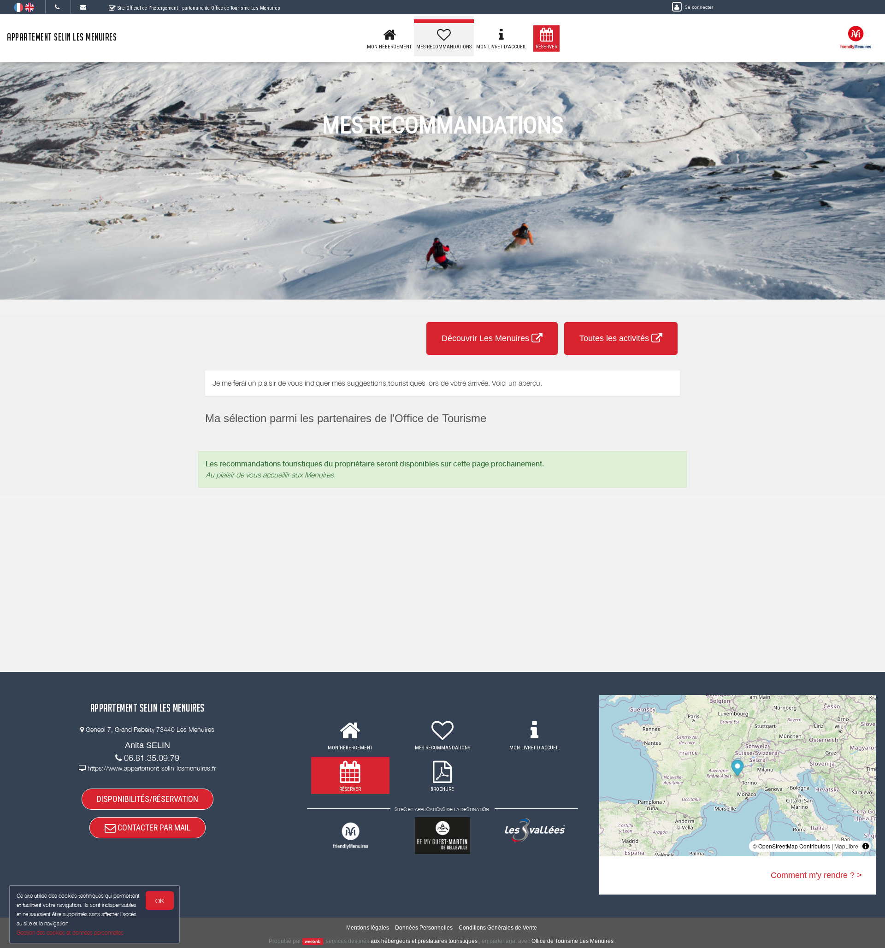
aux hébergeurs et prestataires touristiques (424, 941)
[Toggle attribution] (865, 846)
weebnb (313, 941)
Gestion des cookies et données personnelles (70, 932)
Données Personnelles (424, 927)
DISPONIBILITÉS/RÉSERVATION (147, 799)
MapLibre (846, 846)
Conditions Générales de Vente (498, 927)
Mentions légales (367, 927)
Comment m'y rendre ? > (816, 875)
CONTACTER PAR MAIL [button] (153, 827)
